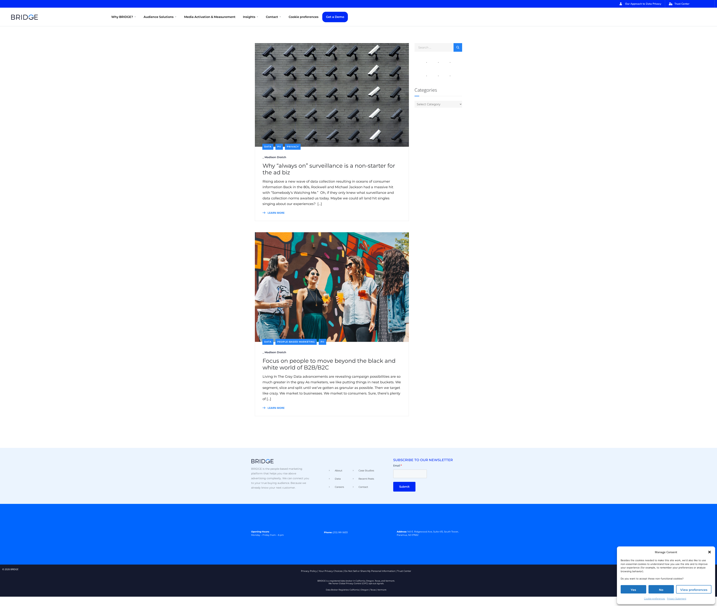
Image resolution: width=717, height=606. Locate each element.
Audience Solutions (158, 17)
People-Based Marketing (296, 341)
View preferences (693, 590)
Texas (373, 589)
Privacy (293, 146)
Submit (404, 486)
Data (267, 146)
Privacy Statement (676, 598)
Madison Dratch (275, 157)
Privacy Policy (309, 571)
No (661, 590)
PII (279, 146)
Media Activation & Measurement (209, 17)
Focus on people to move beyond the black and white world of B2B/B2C (329, 364)
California (354, 589)
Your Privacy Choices (330, 571)
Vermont (381, 589)
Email (397, 465)
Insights (249, 17)
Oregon (365, 589)
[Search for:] (438, 47)
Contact (272, 17)
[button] (709, 552)
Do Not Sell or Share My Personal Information (369, 571)
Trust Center (404, 571)
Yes (633, 590)
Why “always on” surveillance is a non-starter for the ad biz (329, 169)
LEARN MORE (276, 213)
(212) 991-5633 (340, 532)
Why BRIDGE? (122, 17)
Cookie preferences (654, 598)
